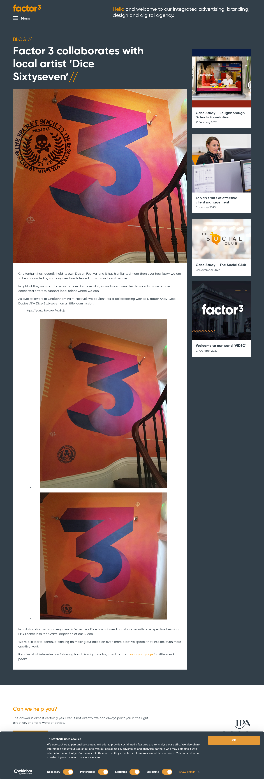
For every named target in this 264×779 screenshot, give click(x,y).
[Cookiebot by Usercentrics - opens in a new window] (23, 772)
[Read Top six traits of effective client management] (221, 163)
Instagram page (141, 654)
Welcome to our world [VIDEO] (221, 346)
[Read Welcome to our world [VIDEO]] (221, 310)
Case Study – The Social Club (221, 265)
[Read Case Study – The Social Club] (221, 239)
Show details (187, 771)
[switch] (103, 772)
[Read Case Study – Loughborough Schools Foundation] (221, 78)
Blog (22, 39)
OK (234, 740)
